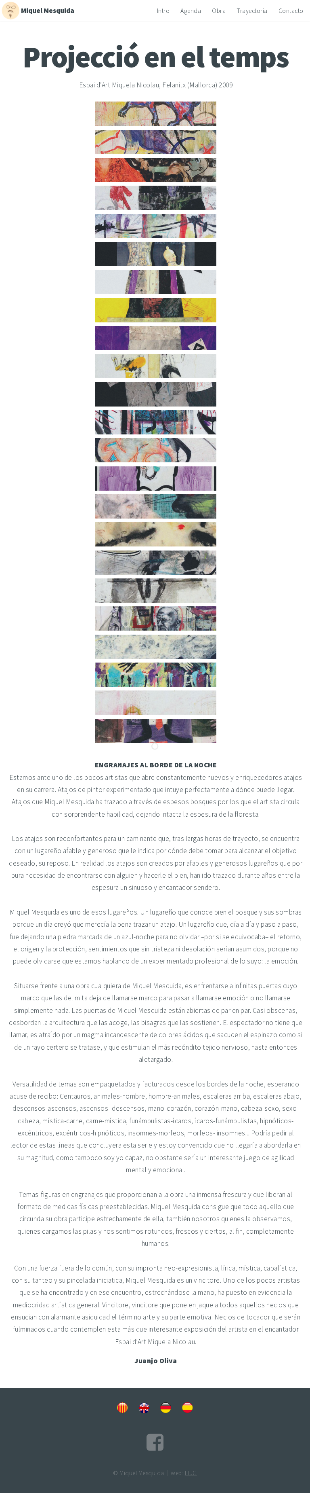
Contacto (291, 11)
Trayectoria (252, 11)
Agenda (190, 11)
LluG (191, 1473)
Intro (163, 11)
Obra (219, 11)
